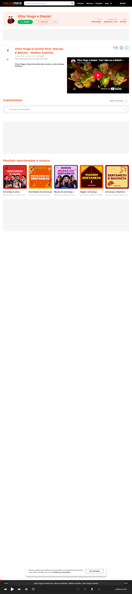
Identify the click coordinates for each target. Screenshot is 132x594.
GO (115, 21)
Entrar (123, 3)
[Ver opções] (55, 22)
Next (19, 589)
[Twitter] (127, 48)
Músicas (89, 3)
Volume (26, 589)
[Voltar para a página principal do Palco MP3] (13, 3)
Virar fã (44, 22)
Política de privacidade (62, 572)
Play (12, 589)
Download (92, 589)
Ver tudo (40, 56)
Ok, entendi (94, 571)
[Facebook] (121, 48)
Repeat (85, 589)
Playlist (99, 589)
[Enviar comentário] (124, 109)
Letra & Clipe (121, 589)
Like (33, 589)
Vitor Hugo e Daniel (34, 16)
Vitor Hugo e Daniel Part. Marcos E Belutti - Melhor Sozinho (57, 583)
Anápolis (108, 21)
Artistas (80, 3)
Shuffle (78, 589)
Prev (5, 589)
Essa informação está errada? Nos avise (31, 59)
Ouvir (26, 22)
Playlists (99, 3)
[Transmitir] (105, 589)
